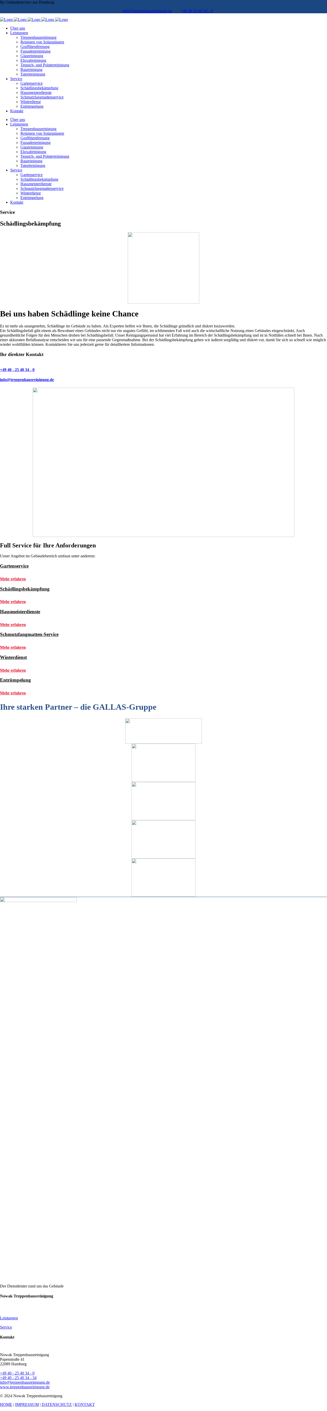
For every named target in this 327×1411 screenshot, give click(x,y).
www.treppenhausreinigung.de (25, 1387)
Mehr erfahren (13, 579)
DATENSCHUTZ (57, 1404)
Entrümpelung (15, 680)
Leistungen (9, 1318)
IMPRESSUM (27, 1404)
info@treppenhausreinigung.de (147, 11)
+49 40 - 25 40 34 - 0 (17, 1373)
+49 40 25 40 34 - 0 (197, 11)
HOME (6, 1404)
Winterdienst (13, 657)
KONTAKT (85, 1404)
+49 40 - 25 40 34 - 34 (18, 1378)
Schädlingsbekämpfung (25, 589)
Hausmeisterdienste (20, 611)
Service (6, 1327)
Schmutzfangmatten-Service (29, 634)
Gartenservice (14, 566)
